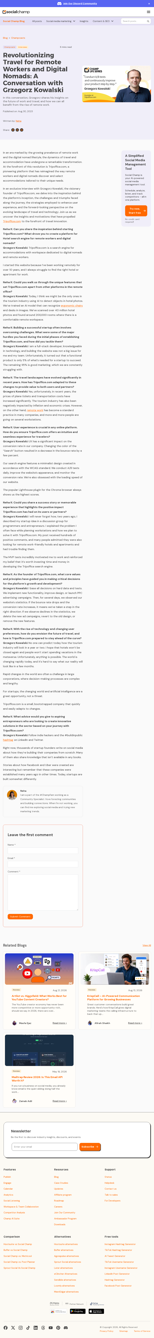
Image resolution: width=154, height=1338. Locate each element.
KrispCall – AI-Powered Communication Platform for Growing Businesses (113, 997)
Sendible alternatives (65, 1279)
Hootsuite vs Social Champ (18, 1244)
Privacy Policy (106, 1331)
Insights (84, 21)
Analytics (8, 1194)
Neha (18, 121)
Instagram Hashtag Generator (120, 1244)
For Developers (112, 1200)
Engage (7, 1182)
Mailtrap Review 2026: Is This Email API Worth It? (37, 1078)
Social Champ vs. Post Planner (19, 1261)
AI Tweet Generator (115, 1256)
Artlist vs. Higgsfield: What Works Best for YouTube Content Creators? (39, 997)
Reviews (16, 990)
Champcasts (18, 37)
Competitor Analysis (14, 1212)
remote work (35, 410)
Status (108, 1176)
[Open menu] (148, 12)
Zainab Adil (25, 1101)
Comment (14, 871)
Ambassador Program (65, 1218)
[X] (17, 130)
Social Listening (12, 1200)
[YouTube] (51, 1328)
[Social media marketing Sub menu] (74, 21)
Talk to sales (111, 1194)
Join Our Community (64, 1212)
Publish (7, 1176)
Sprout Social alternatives (67, 1261)
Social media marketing (58, 21)
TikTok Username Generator (119, 1261)
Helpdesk (109, 1182)
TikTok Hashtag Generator (118, 1250)
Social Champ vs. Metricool (18, 1256)
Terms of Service (142, 1331)
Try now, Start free (135, 210)
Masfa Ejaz (25, 1023)
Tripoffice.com (12, 221)
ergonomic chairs (72, 305)
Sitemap (123, 1331)
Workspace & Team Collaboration (21, 1206)
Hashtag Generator (115, 1279)
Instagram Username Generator (121, 1268)
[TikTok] (28, 1328)
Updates (58, 1188)
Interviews (22, 47)
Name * (12, 844)
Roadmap (59, 1200)
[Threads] (43, 1328)
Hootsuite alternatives (66, 1244)
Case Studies (61, 1182)
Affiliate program (63, 1194)
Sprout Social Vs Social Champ (19, 1268)
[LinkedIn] (21, 130)
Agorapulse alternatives (66, 1256)
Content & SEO (101, 21)
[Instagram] (21, 1328)
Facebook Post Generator (118, 1285)
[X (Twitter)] (13, 1328)
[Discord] (66, 1328)
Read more (59, 1023)
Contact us (111, 1188)
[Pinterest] (58, 1328)
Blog (5, 37)
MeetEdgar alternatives (66, 1291)
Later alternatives (63, 1268)
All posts (37, 21)
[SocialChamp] (16, 12)
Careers (58, 1206)
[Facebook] (13, 130)
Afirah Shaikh (102, 1023)
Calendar (8, 1188)
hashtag (8, 740)
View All (147, 945)
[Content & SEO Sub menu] (112, 21)
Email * (11, 858)
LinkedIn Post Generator (117, 1273)
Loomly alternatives (64, 1285)
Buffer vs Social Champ (16, 1250)
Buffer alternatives (63, 1250)
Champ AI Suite (12, 1218)
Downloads (59, 1224)
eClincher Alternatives (65, 1273)
